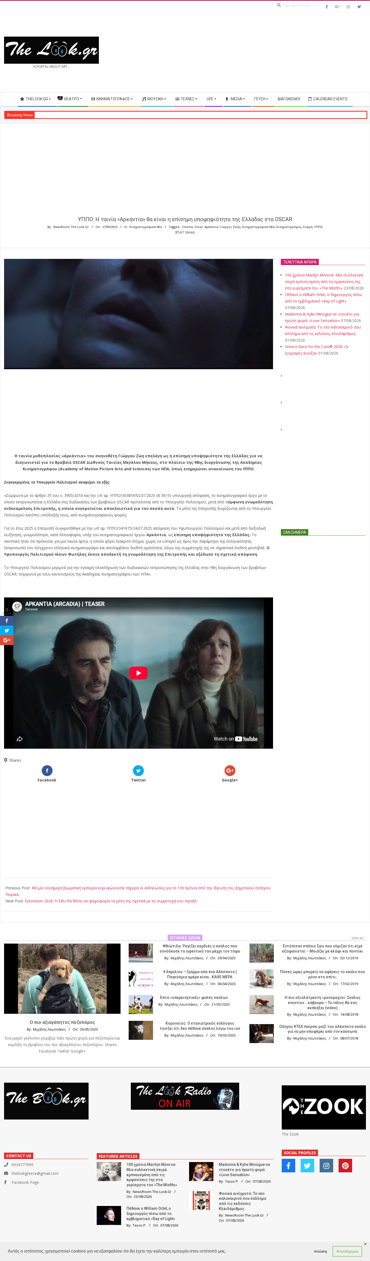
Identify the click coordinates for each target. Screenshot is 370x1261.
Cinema (187, 227)
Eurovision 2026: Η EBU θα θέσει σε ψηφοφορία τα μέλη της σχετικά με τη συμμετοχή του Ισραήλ (111, 900)
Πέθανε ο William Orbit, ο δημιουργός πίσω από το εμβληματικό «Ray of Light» (150, 1213)
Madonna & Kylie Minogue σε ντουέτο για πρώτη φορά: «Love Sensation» (244, 1169)
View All (358, 938)
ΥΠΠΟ (318, 227)
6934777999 (22, 1164)
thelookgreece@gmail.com (35, 1173)
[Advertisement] (275, 52)
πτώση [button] (320, 1251)
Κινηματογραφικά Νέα (145, 227)
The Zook (290, 1134)
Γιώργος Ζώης (230, 227)
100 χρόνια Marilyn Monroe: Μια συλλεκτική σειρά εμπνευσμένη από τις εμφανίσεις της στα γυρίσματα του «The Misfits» (324, 281)
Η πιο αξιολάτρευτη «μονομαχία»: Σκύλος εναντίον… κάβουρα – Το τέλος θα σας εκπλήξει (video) (323, 1002)
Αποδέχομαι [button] (347, 1251)
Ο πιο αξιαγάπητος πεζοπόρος (62, 1022)
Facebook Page (25, 1182)
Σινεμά (308, 227)
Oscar (198, 227)
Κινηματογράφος (288, 227)
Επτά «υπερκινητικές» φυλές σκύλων (194, 997)
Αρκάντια (211, 227)
